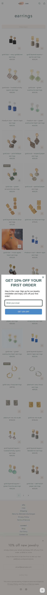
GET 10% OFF (23, 312)
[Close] (43, 277)
